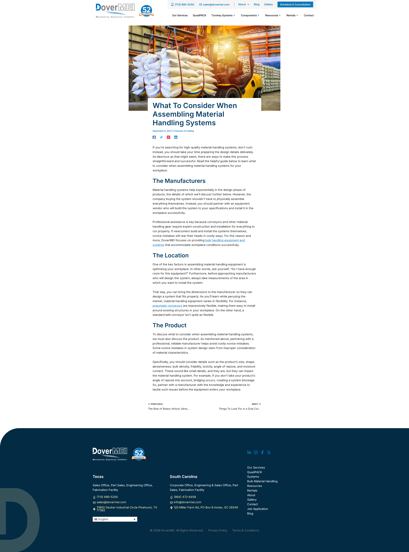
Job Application (257, 509)
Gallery (268, 4)
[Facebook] (154, 137)
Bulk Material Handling (262, 481)
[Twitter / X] (269, 452)
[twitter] (249, 452)
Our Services (256, 467)
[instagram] (256, 452)
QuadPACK (254, 472)
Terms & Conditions (245, 530)
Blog (256, 4)
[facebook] (262, 452)
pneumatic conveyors (167, 305)
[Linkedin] (175, 137)
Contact (252, 504)
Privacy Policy (217, 530)
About (242, 4)
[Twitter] (161, 137)
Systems (253, 476)
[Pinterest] (168, 137)
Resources (254, 486)
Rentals (252, 490)
